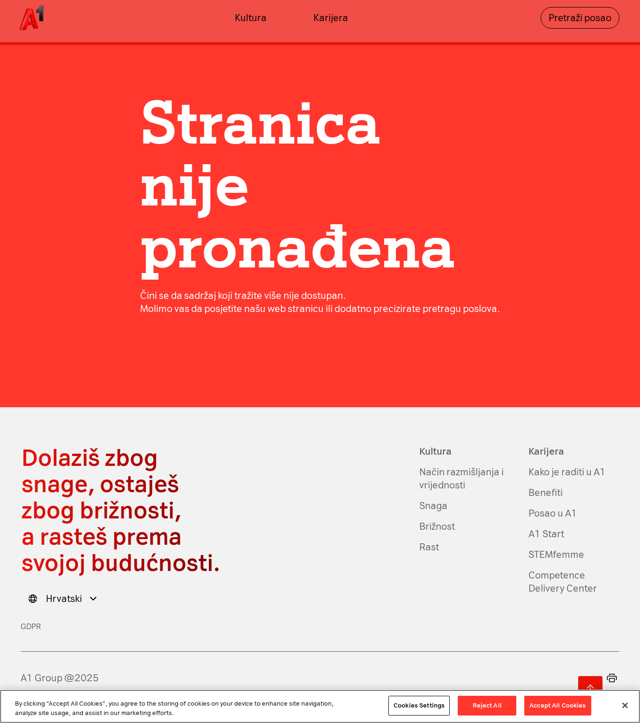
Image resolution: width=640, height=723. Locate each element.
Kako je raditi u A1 (567, 472)
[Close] (625, 705)
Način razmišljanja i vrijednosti (461, 478)
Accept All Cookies (557, 705)
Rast (429, 547)
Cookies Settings (419, 705)
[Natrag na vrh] (590, 688)
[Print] (611, 677)
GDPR (31, 626)
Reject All (487, 705)
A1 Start (546, 534)
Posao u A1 (552, 513)
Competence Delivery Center (562, 582)
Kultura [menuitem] (251, 17)
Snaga (433, 505)
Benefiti (545, 492)
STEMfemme (556, 554)
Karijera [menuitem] (330, 17)
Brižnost (437, 526)
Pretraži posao (580, 17)
